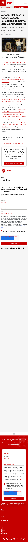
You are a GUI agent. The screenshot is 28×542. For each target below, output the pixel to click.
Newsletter (7, 7)
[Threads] (17, 539)
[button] (1, 180)
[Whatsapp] (14, 539)
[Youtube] (10, 539)
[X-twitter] (7, 539)
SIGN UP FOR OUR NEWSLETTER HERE (13, 143)
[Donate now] (15, 7)
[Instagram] (24, 539)
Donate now (21, 7)
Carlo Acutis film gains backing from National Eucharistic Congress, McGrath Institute (13, 391)
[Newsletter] (1, 7)
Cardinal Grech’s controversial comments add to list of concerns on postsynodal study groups (13, 271)
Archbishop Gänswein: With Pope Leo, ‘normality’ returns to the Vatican (13, 332)
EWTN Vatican (3, 11)
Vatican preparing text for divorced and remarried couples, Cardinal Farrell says (14, 302)
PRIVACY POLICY (14, 505)
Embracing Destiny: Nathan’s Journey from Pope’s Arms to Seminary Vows (13, 361)
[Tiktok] (20, 539)
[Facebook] (3, 539)
